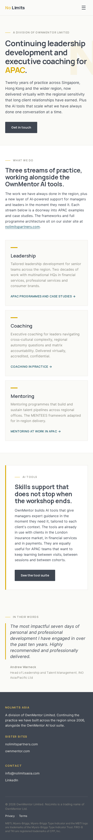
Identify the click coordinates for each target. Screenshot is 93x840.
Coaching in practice (29, 366)
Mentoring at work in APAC (34, 431)
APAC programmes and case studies (41, 296)
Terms (23, 816)
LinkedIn (11, 780)
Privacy (10, 816)
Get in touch (21, 127)
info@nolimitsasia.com (22, 773)
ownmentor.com (17, 751)
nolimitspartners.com (22, 227)
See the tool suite (35, 575)
